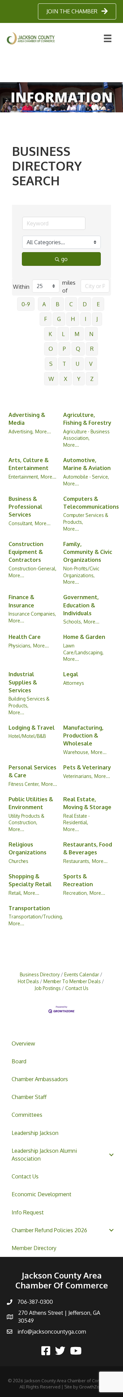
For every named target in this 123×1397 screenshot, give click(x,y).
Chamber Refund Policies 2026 (49, 1230)
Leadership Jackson (35, 1132)
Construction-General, (32, 568)
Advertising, (21, 431)
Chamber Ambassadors (40, 1079)
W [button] (51, 378)
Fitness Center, (24, 784)
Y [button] (78, 378)
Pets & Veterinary (87, 767)
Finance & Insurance (21, 601)
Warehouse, (76, 752)
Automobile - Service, (86, 477)
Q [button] (78, 348)
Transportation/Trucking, (36, 916)
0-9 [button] (26, 304)
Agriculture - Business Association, (86, 435)
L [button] (63, 334)
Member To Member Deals (72, 981)
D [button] (85, 304)
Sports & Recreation (78, 880)
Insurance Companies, (32, 614)
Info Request (28, 1212)
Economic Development (41, 1194)
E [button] (98, 304)
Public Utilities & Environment (31, 803)
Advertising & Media (27, 418)
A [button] (44, 304)
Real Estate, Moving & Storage (87, 803)
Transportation (29, 908)
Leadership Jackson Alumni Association (44, 1154)
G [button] (59, 319)
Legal (70, 674)
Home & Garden (84, 636)
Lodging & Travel (32, 727)
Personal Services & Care (32, 771)
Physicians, (20, 645)
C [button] (71, 304)
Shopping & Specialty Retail (30, 880)
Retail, (15, 893)
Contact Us (25, 1176)
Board (19, 1061)
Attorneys (73, 683)
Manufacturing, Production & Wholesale (83, 735)
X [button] (65, 378)
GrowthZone (92, 1386)
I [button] (85, 319)
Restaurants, (76, 861)
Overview (23, 1043)
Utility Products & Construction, (26, 819)
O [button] (51, 348)
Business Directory (40, 974)
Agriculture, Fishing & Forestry (87, 418)
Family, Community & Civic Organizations (87, 552)
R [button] (92, 348)
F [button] (45, 319)
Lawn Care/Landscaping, (83, 649)
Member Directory (34, 1248)
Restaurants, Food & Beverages (87, 848)
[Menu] (107, 38)
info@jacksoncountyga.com (51, 1331)
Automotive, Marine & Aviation (87, 464)
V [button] (91, 363)
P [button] (64, 348)
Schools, (72, 622)
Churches (18, 861)
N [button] (91, 334)
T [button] (64, 363)
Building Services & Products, (29, 702)
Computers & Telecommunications (91, 502)
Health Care (25, 636)
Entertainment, (24, 477)
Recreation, (75, 893)
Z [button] (92, 378)
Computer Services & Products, (85, 518)
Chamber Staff (29, 1096)
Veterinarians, (78, 776)
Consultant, (21, 523)
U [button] (77, 363)
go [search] (64, 259)
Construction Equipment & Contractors (26, 552)
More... (43, 431)
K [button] (50, 334)
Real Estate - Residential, (76, 819)
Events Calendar (81, 974)
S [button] (51, 363)
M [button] (76, 334)
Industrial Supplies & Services (23, 682)
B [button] (57, 304)
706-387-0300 (35, 1301)
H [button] (73, 319)
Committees (27, 1114)
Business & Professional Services (25, 506)
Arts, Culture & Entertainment (29, 464)
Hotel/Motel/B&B (27, 736)
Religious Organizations (27, 848)
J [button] (97, 319)
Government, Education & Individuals (81, 605)
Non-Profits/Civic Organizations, (81, 572)
